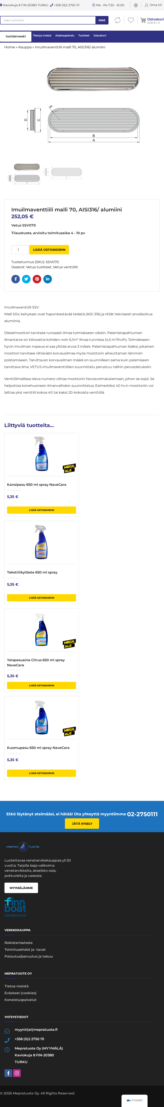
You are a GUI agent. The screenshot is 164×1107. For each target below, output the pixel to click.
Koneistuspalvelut (20, 1000)
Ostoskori (155, 19)
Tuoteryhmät (16, 36)
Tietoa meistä (16, 986)
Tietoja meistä (42, 35)
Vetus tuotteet (38, 267)
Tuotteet (83, 35)
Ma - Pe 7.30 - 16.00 (109, 5)
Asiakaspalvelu (64, 35)
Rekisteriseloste (18, 943)
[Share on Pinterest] (37, 279)
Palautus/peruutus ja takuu (28, 956)
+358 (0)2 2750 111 (66, 5)
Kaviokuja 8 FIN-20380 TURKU (25, 5)
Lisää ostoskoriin (49, 250)
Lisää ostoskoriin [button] (41, 510)
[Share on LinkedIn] (47, 279)
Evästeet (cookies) (20, 993)
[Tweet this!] (26, 279)
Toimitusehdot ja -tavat (25, 950)
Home (9, 47)
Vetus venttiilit (65, 267)
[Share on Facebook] (15, 279)
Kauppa (25, 47)
